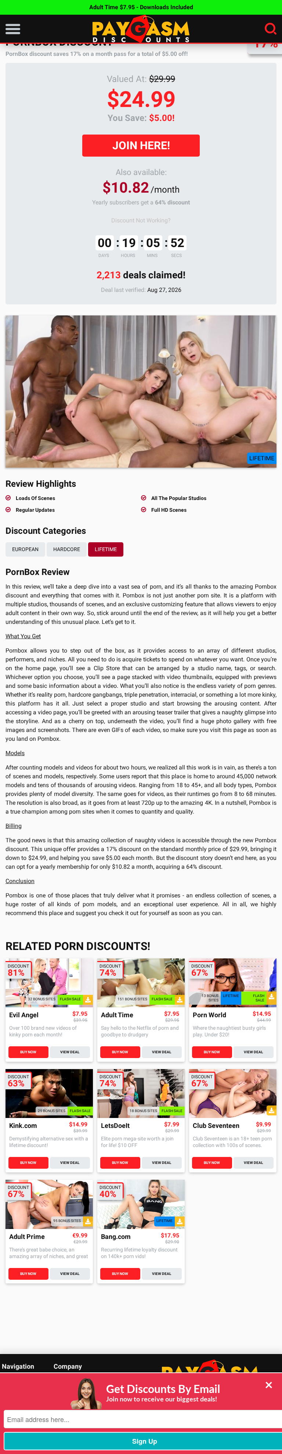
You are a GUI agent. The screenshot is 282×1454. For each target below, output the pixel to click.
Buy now (28, 1052)
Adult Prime (27, 1236)
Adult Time (117, 1015)
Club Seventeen (216, 1125)
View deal (69, 1052)
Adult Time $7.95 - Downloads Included (141, 7)
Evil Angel (24, 1015)
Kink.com (23, 1125)
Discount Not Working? (141, 220)
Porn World (209, 1015)
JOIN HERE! (141, 145)
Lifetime (106, 549)
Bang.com (116, 1236)
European (25, 549)
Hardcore (66, 549)
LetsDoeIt (115, 1125)
